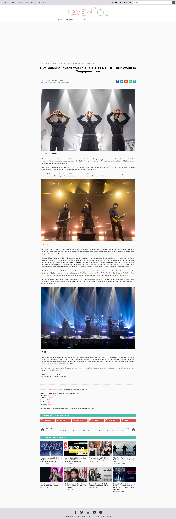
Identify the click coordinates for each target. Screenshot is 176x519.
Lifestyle (103, 19)
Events (59, 19)
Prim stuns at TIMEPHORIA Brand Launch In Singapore (98, 459)
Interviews (82, 19)
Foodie (93, 19)
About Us (5, 2)
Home (41, 63)
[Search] (173, 2)
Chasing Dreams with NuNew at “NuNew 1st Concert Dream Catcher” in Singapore (51, 459)
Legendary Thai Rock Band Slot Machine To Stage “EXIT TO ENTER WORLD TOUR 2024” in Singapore (124, 486)
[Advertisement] (88, 37)
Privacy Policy (17, 2)
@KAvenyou (52, 395)
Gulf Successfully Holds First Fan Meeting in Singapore (50, 485)
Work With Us (30, 2)
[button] (117, 81)
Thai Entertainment (55, 82)
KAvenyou (51, 404)
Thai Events (114, 19)
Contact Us (43, 2)
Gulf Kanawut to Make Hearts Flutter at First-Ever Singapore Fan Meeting (75, 485)
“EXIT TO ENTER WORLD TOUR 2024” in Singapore (81, 174)
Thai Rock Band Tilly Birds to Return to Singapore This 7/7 (99, 485)
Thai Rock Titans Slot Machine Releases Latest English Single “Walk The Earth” (124, 459)
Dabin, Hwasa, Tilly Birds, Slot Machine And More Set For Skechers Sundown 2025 (75, 459)
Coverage (70, 19)
